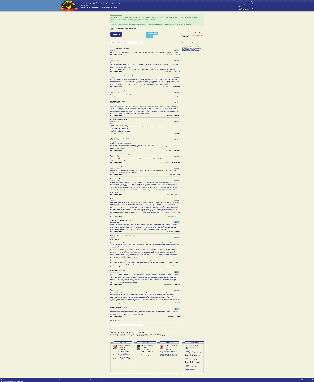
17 (137, 335)
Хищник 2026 (188, 362)
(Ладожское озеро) (117, 101)
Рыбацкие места (96, 7)
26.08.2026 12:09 (189, 354)
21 (145, 335)
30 (162, 335)
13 (129, 335)
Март (121, 334)
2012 (168, 331)
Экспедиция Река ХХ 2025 (191, 350)
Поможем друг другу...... (190, 369)
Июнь (132, 334)
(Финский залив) (119, 48)
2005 (146, 331)
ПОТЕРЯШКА (185, 36)
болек (178, 316)
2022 (130, 332)
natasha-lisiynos (176, 162)
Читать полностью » (141, 356)
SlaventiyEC (177, 133)
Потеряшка (150, 36)
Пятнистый (177, 266)
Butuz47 (178, 54)
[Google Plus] (178, 49)
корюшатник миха (175, 86)
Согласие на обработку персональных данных (12, 381)
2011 (165, 331)
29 (160, 335)
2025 (139, 332)
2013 (171, 331)
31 (164, 335)
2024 (136, 332)
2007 (152, 331)
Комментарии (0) (118, 54)
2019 (121, 332)
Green (178, 96)
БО (179, 174)
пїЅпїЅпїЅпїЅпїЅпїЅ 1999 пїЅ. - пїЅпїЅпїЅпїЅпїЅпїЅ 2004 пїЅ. (125, 331)
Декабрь (159, 334)
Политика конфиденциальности (114, 379)
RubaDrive (120, 345)
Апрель (125, 334)
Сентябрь (144, 334)
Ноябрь (154, 334)
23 (148, 335)
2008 (155, 331)
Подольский (177, 284)
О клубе (83, 7)
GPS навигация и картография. (192, 364)
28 (158, 335)
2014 (174, 331)
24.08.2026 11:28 (189, 365)
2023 (133, 332)
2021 (127, 332)
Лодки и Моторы (189, 347)
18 (139, 335)
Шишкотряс (177, 150)
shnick (178, 216)
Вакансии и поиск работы (191, 366)
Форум (88, 7)
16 (135, 335)
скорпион (177, 115)
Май (129, 334)
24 (150, 335)
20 (143, 335)
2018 (118, 332)
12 (127, 335)
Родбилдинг (188, 345)
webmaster (303, 381)
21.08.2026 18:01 (189, 371)
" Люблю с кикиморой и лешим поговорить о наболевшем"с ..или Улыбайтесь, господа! (145, 351)
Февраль (117, 334)
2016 (111, 332)
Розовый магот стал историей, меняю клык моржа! (124, 349)
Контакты (116, 7)
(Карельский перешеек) (120, 91)
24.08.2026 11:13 (189, 368)
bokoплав (143, 345)
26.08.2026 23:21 (195, 345)
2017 (114, 332)
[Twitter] (177, 49)
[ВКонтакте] (175, 49)
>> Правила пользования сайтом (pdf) (191, 32)
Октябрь (150, 334)
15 (133, 335)
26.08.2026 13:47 (189, 351)
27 (156, 335)
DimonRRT (177, 302)
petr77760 (177, 71)
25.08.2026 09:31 (195, 362)
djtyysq (178, 194)
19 (141, 335)
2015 (177, 331)
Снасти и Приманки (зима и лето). (193, 352)
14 (131, 335)
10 (123, 335)
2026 (142, 332)
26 (154, 335)
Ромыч (178, 231)
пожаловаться (170, 54)
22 (147, 335)
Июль (136, 334)
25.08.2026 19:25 (189, 361)
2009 (158, 331)
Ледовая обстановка (152, 33)
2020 (124, 332)
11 (125, 335)
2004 (143, 331)
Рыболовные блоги (107, 7)
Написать (116, 34)
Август (139, 334)
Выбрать (139, 42)
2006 (149, 331)
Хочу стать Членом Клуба (191, 359)
